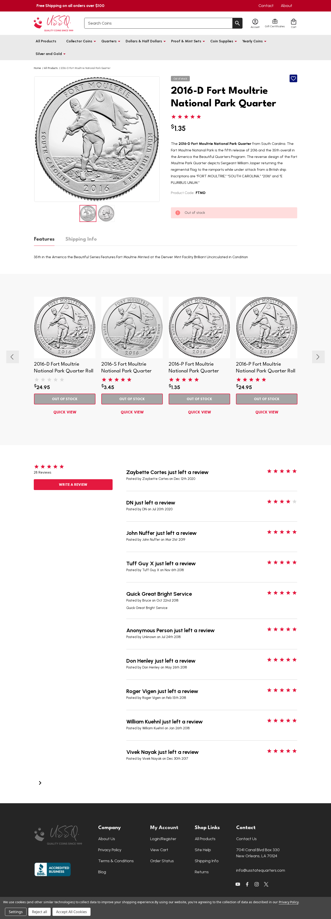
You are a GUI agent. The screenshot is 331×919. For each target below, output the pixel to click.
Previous (38, 139)
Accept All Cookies (71, 911)
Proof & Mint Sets (186, 41)
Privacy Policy (109, 849)
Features (44, 239)
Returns (202, 871)
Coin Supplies (221, 41)
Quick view (64, 412)
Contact (266, 5)
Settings (16, 911)
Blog (102, 871)
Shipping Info (81, 239)
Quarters (109, 41)
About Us (106, 838)
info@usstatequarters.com (260, 870)
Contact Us (246, 838)
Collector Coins (79, 41)
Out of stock (64, 399)
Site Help (203, 849)
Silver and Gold (49, 54)
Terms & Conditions (116, 860)
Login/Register (163, 838)
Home (37, 68)
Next (155, 139)
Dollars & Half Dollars (144, 41)
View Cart (159, 849)
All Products (46, 41)
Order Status (162, 860)
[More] (95, 41)
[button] (64, 835)
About (286, 5)
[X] (247, 884)
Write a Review (73, 485)
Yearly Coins (252, 41)
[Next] (40, 782)
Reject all (39, 911)
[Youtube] (238, 884)
